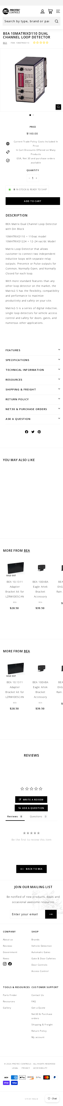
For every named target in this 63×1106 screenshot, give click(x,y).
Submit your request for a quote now (30, 2)
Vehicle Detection (41, 945)
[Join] (51, 914)
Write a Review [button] (33, 799)
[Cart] (50, 11)
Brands (35, 939)
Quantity (33, 170)
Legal (15, 1068)
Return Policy (17, 399)
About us (8, 939)
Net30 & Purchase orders (26, 409)
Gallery (7, 1007)
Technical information (25, 369)
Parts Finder (10, 995)
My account (37, 1037)
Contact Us (37, 995)
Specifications (17, 360)
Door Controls (39, 964)
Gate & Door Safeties (43, 958)
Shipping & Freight (21, 389)
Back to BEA (34, 868)
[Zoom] (58, 107)
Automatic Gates (40, 952)
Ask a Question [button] (33, 808)
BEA (5, 42)
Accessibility (40, 1068)
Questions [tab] (36, 816)
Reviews (7, 945)
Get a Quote (38, 1007)
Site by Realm (31, 1099)
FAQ (33, 1001)
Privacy (26, 1068)
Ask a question (18, 419)
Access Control (40, 971)
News (6, 958)
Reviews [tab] (12, 816)
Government (10, 952)
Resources (14, 379)
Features (13, 350)
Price (33, 126)
